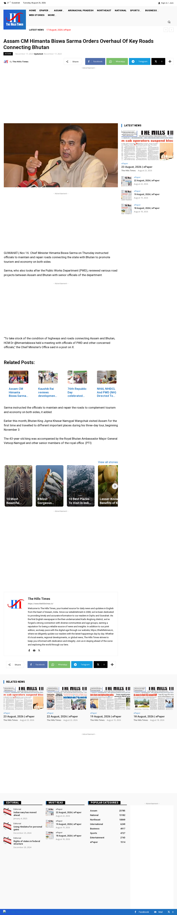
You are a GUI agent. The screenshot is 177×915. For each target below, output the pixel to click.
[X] (39, 649)
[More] (170, 61)
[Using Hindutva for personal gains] (7, 826)
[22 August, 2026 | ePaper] (126, 181)
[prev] (166, 30)
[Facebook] (29, 649)
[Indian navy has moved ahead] (7, 812)
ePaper (124, 163)
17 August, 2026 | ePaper (58, 29)
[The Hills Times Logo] (16, 912)
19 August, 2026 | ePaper (147, 194)
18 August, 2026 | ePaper (147, 208)
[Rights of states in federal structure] (7, 841)
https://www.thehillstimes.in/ (40, 604)
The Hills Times (20, 61)
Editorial (12, 802)
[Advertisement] (88, 94)
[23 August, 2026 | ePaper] (147, 145)
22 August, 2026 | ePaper (147, 180)
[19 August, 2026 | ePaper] (126, 195)
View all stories (108, 462)
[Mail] (34, 649)
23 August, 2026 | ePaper (136, 166)
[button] (169, 21)
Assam (8, 53)
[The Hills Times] (14, 19)
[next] (171, 30)
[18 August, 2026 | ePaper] (126, 209)
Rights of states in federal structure (26, 842)
